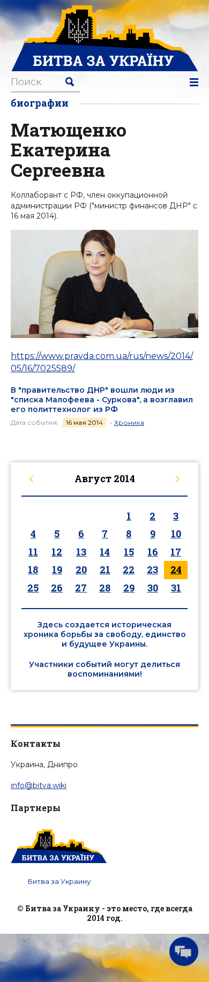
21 (105, 569)
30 (152, 587)
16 (152, 551)
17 (175, 551)
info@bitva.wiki (38, 785)
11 (33, 551)
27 (81, 587)
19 (57, 569)
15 (129, 551)
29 (129, 587)
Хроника (129, 422)
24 (176, 569)
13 (81, 551)
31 (176, 587)
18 (33, 569)
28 (104, 587)
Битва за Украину (59, 881)
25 (33, 587)
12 (56, 551)
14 (105, 551)
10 (176, 533)
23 (152, 569)
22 (129, 569)
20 (81, 569)
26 (57, 587)
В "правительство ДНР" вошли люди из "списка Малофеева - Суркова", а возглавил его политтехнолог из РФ (102, 399)
